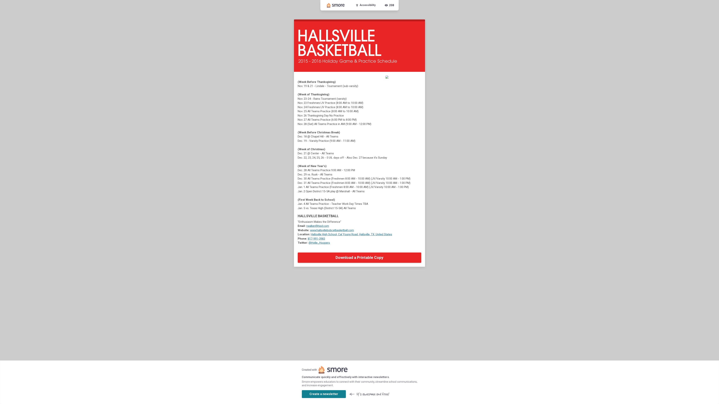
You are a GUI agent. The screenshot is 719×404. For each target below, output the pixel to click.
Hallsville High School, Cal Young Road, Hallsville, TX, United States (351, 234)
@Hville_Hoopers (319, 242)
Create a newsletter (324, 394)
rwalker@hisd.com (317, 226)
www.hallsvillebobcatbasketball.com (332, 230)
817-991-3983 (316, 238)
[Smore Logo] (336, 5)
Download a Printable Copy (359, 257)
